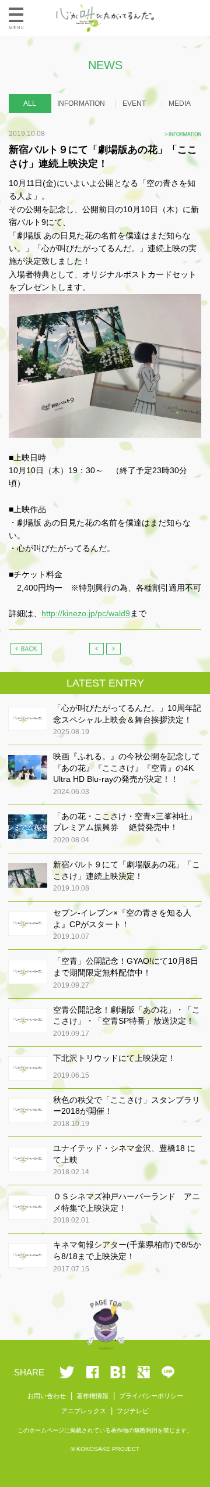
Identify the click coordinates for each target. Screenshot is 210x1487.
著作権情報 (92, 1395)
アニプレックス (83, 1410)
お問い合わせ (46, 1395)
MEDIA (180, 103)
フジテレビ (133, 1410)
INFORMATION (81, 103)
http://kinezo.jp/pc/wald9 (85, 613)
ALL (29, 103)
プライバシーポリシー (151, 1395)
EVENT (134, 103)
